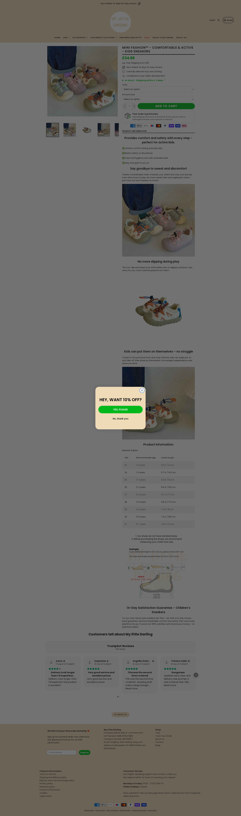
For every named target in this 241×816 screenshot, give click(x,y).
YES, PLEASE (120, 409)
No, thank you (120, 418)
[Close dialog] (142, 390)
